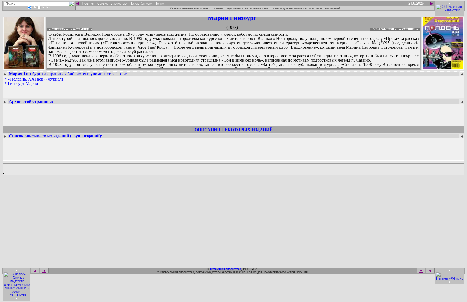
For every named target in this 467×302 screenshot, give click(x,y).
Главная (88, 3)
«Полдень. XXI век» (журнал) (35, 79)
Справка (146, 3)
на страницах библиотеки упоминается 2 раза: (68, 73)
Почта (159, 3)
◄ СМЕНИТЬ (56, 29)
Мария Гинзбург (232, 17)
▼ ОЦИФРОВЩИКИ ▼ (383, 29)
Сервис (102, 3)
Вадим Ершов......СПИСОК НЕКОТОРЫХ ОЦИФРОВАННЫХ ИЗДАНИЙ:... (178, 68)
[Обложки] (443, 67)
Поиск (133, 3)
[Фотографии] (24, 67)
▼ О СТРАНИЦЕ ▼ (81, 29)
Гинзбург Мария (23, 83)
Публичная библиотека (225, 269)
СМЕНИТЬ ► (411, 29)
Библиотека (118, 3)
